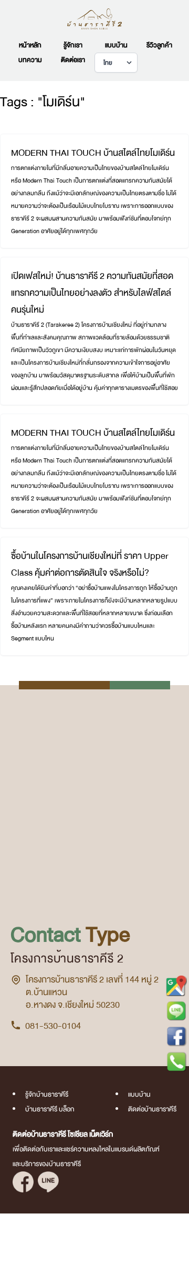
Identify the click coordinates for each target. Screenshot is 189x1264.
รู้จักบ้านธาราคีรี (46, 1094)
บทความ (30, 60)
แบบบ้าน (116, 45)
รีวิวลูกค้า (159, 45)
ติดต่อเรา (73, 60)
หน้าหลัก (30, 45)
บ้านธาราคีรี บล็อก (50, 1109)
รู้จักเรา (73, 45)
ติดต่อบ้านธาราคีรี (152, 1109)
